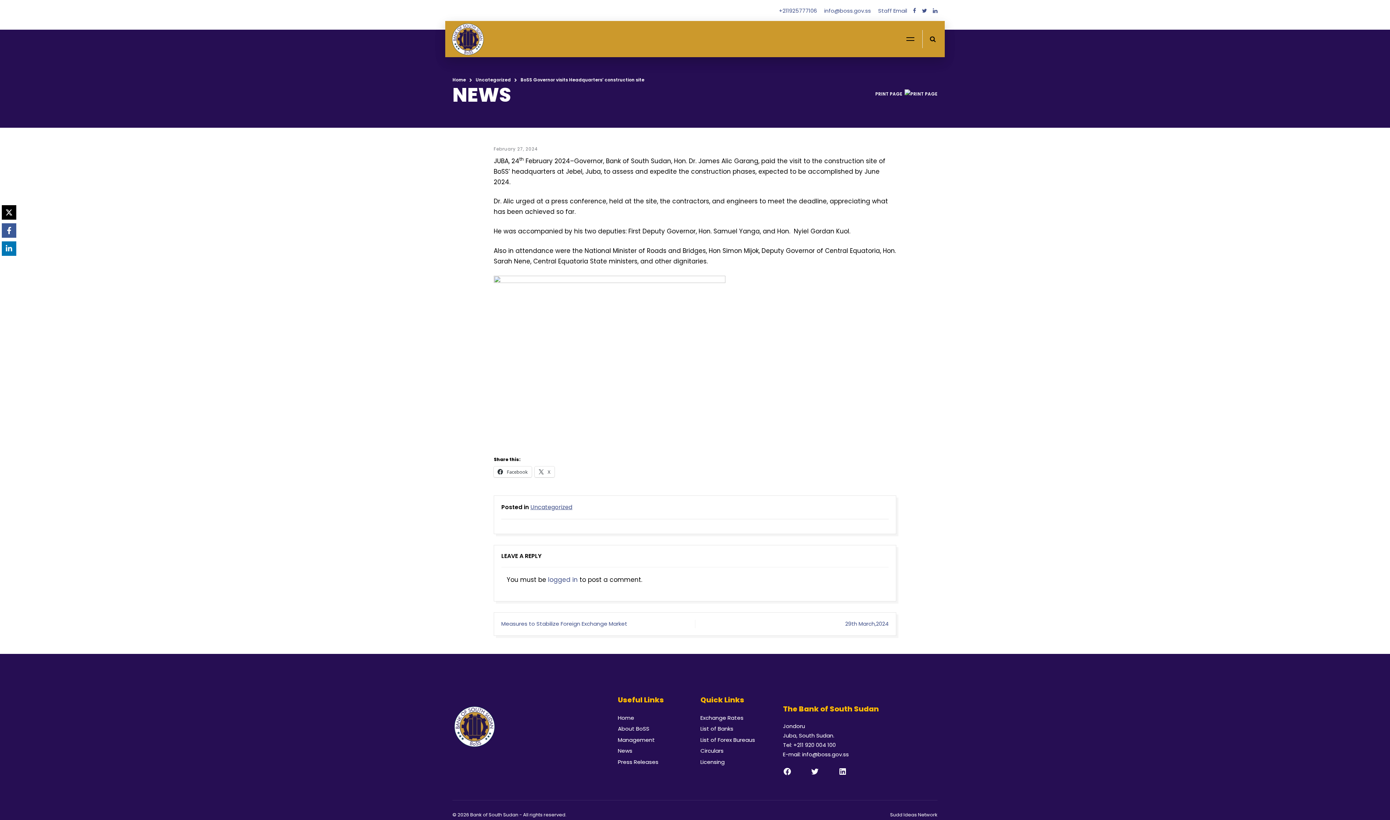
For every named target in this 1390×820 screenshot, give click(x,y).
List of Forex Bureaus (727, 740)
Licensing (712, 762)
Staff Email (892, 10)
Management (636, 740)
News (625, 751)
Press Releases (638, 762)
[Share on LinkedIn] (9, 248)
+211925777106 (798, 10)
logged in (563, 579)
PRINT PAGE (888, 94)
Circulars (712, 751)
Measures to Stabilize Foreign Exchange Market (564, 623)
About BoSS (633, 728)
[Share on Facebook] (9, 230)
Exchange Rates (722, 718)
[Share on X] (9, 212)
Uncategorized (493, 80)
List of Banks (716, 728)
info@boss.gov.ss (848, 10)
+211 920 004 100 (814, 745)
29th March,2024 (867, 623)
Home (459, 80)
